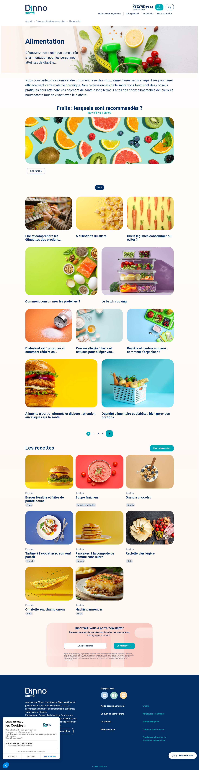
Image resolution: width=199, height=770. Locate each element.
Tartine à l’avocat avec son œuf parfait (48, 555)
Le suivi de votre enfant (112, 714)
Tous (99, 187)
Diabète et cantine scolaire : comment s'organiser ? (147, 350)
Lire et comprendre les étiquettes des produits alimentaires (42, 237)
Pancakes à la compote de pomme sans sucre (95, 555)
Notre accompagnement (112, 706)
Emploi (146, 706)
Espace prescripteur (60, 731)
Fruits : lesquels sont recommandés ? (99, 108)
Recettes (29, 493)
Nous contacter (108, 729)
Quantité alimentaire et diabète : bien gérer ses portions (136, 415)
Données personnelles (153, 729)
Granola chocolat (138, 497)
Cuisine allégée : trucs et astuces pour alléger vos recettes (94, 350)
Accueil (28, 21)
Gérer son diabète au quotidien (50, 21)
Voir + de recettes (161, 448)
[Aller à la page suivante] (109, 433)
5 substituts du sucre (91, 236)
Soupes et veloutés (86, 505)
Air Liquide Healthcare (153, 714)
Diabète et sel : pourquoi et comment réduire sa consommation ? (45, 350)
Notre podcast (132, 13)
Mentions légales (151, 721)
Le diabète (106, 721)
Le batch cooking (114, 301)
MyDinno (159, 8)
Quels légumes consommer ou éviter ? (149, 237)
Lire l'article (36, 171)
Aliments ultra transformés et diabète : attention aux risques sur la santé (60, 415)
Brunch (130, 505)
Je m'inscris (122, 645)
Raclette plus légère (140, 553)
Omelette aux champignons (45, 609)
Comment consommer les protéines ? (52, 301)
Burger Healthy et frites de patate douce (44, 499)
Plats (29, 505)
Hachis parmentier (89, 609)
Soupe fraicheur (87, 497)
